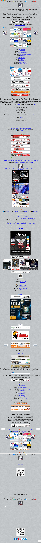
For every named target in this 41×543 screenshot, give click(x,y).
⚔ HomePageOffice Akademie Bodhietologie (20, 25)
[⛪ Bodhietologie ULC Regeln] (29, 443)
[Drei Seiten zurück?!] (14, 134)
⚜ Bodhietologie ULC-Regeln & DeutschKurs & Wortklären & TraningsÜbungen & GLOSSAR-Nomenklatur (19, 168)
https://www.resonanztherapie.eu (23, 62)
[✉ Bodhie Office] (12, 44)
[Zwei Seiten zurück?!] (15, 452)
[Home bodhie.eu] (18, 134)
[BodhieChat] (25, 36)
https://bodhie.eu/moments (23, 51)
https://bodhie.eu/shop (22, 59)
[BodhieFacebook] (25, 34)
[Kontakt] (22, 134)
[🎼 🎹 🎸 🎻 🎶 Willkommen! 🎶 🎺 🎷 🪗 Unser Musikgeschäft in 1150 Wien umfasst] (20, 357)
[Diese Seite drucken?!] (23, 134)
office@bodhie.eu (23, 130)
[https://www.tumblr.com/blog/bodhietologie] (20, 71)
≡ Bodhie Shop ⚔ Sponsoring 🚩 (20, 214)
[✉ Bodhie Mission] (20, 30)
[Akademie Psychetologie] (25, 44)
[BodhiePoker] (16, 46)
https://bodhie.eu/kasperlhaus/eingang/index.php (25, 54)
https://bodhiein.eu (17, 27)
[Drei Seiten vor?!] (26, 134)
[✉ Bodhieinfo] (12, 443)
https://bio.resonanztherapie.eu (23, 63)
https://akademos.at (35, 27)
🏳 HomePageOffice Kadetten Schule (14, 429)
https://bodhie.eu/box (35, 216)
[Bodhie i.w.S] (29, 32)
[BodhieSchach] (20, 46)
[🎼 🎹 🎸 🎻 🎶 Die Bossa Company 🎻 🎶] (20, 339)
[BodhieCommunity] (12, 34)
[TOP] (20, 134)
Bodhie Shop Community (10, 212)
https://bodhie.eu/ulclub (22, 64)
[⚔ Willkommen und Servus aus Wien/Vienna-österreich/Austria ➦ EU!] (20, 86)
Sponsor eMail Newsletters (17, 212)
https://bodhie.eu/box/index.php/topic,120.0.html (32, 226)
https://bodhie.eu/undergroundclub (22, 52)
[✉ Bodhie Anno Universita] (25, 46)
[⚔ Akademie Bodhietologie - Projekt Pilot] (12, 30)
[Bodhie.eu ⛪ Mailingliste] (12, 36)
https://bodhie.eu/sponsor (22, 60)
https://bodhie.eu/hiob (22, 57)
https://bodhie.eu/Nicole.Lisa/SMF (16, 221)
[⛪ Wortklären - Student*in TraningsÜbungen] (20, 443)
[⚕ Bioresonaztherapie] (12, 46)
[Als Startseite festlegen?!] (17, 134)
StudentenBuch (19, 104)
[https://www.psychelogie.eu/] (29, 44)
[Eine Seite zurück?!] (16, 452)
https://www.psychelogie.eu (22, 396)
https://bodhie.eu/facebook (21, 58)
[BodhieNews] (20, 34)
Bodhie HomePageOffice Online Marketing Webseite (27, 212)
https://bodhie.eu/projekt (24, 388)
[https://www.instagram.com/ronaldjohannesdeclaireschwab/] (16, 69)
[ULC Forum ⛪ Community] (20, 32)
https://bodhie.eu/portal (20, 169)
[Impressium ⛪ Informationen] (29, 36)
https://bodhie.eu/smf (22, 55)
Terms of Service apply (30, 162)
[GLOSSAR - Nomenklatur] (25, 443)
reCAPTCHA (16, 162)
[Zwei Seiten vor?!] (25, 134)
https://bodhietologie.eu (27, 27)
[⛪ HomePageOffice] (16, 44)
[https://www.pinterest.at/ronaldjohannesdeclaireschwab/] (25, 71)
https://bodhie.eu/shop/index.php (33, 114)
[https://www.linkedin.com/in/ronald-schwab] (29, 69)
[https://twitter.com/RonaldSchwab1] (20, 69)
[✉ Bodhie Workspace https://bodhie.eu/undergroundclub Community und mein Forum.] (3, 429)
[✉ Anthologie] (25, 30)
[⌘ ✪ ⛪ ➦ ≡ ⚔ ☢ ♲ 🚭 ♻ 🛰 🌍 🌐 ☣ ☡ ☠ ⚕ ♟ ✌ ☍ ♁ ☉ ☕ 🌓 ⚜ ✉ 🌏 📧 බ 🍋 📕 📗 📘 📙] (38, 429)
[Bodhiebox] (16, 30)
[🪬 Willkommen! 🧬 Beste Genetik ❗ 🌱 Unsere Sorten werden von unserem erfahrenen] (20, 360)
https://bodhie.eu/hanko (8, 223)
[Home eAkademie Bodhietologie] (19, 134)
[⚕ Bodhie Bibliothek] (16, 34)
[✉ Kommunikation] (16, 443)
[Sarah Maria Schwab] (29, 30)
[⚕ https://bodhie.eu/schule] (12, 32)
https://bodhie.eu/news (22, 287)
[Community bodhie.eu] (21, 134)
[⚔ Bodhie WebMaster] (20, 44)
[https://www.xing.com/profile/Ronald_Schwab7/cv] (12, 71)
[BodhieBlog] (29, 34)
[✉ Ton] (20, 36)
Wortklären (35, 104)
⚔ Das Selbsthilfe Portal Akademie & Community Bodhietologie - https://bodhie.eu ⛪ (20, 128)
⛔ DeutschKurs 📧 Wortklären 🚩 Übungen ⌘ (25, 429)
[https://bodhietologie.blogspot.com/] (16, 71)
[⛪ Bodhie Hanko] (25, 32)
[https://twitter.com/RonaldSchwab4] (25, 69)
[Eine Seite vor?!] (24, 134)
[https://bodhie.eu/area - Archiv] (29, 71)
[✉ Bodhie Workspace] (16, 36)
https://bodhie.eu (8, 27)
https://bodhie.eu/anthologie (21, 56)
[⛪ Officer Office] (16, 32)
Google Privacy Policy (23, 162)
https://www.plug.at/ (20, 353)
